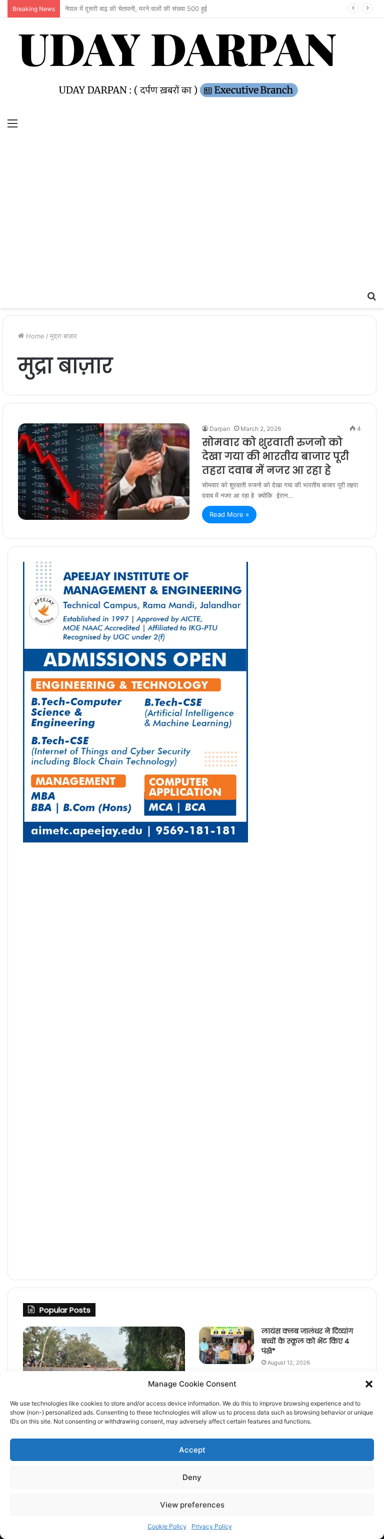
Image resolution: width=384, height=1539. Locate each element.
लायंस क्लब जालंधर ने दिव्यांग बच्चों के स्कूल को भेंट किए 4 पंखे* (307, 1341)
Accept (192, 1450)
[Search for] (371, 295)
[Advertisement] (192, 210)
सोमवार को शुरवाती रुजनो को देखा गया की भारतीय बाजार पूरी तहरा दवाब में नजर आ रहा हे (275, 456)
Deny (192, 1477)
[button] (369, 1384)
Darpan (220, 428)
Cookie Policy (167, 1526)
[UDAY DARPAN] (192, 65)
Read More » (229, 514)
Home (34, 336)
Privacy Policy (212, 1526)
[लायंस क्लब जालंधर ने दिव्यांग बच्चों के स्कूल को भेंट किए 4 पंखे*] (226, 1345)
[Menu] (13, 122)
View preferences (192, 1505)
